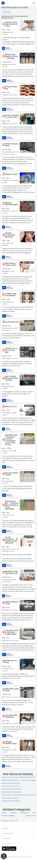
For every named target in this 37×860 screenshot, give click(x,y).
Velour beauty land (11, 145)
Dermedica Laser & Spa (10, 264)
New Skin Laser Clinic (12, 690)
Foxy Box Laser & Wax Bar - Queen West (11, 632)
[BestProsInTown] (4, 3)
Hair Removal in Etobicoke (10, 780)
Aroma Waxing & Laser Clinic (12, 116)
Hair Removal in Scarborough (11, 792)
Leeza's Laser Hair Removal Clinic (11, 24)
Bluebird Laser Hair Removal (11, 572)
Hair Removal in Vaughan (10, 798)
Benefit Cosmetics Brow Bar (10, 235)
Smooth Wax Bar (11, 87)
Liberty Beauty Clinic (11, 603)
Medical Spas (24, 813)
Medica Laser (11, 174)
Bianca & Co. (11, 406)
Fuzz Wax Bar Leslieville (11, 716)
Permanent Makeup (8, 816)
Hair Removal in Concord (10, 777)
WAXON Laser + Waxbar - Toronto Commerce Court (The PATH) (11, 439)
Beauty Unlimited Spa (11, 203)
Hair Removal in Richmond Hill (11, 789)
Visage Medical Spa (11, 742)
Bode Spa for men (11, 661)
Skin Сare (13, 813)
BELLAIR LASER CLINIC (11, 474)
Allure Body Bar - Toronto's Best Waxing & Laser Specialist (12, 505)
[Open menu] (34, 3)
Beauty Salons (30, 816)
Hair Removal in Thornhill (10, 795)
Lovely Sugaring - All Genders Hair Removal (11, 540)
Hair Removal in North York (10, 786)
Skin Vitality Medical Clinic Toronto (11, 378)
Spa (34, 813)
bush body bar (12, 322)
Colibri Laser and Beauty (11, 294)
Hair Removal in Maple (28, 780)
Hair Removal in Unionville (27, 795)
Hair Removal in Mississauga (11, 783)
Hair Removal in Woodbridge (11, 801)
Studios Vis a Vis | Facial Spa (11, 350)
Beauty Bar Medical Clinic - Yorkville (11, 56)
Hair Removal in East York (27, 777)
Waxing (4, 813)
